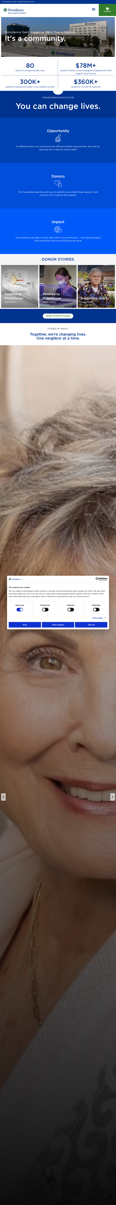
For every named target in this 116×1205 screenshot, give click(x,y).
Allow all (91, 625)
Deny (25, 625)
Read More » (11, 302)
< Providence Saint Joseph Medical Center (18, 2)
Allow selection (58, 625)
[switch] (45, 609)
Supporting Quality (95, 298)
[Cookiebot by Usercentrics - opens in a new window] (99, 579)
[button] (93, 9)
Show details (98, 618)
